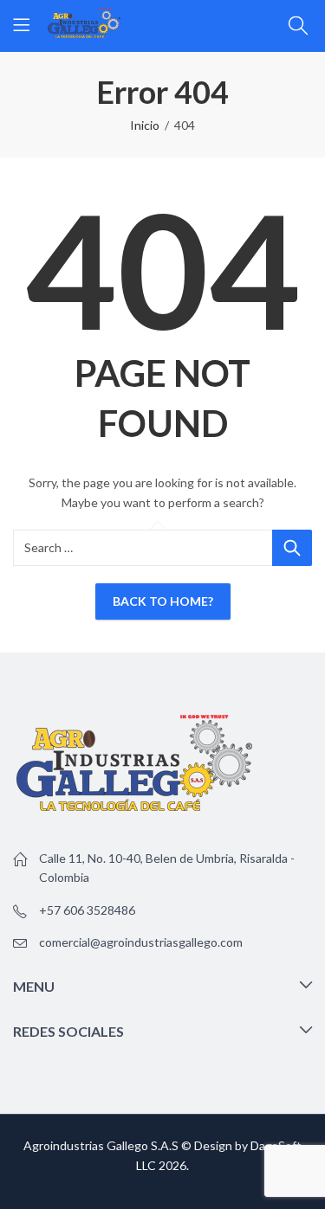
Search (292, 548)
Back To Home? (163, 601)
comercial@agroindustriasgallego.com (141, 942)
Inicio (144, 125)
